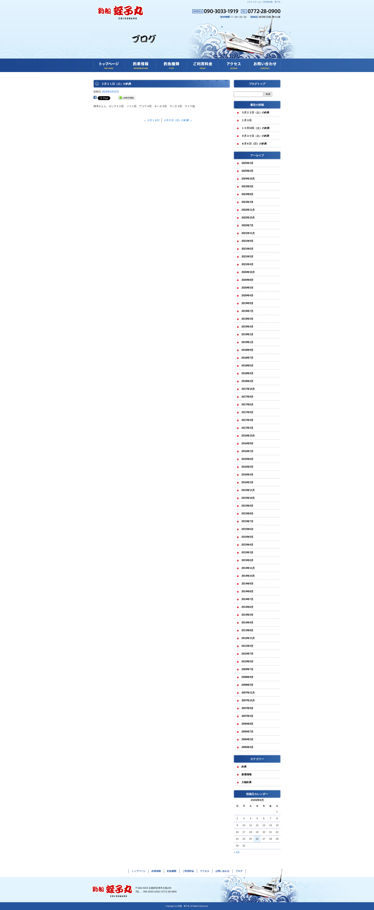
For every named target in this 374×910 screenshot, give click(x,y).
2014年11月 (248, 568)
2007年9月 (247, 708)
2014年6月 (247, 606)
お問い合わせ (264, 65)
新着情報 (247, 774)
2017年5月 (247, 412)
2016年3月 (247, 482)
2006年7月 (247, 731)
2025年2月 (247, 170)
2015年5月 (247, 536)
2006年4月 (247, 747)
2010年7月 (247, 653)
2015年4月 (247, 544)
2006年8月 (247, 723)
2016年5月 (247, 466)
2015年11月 (248, 490)
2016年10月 (248, 435)
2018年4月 (247, 373)
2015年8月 (247, 513)
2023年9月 (247, 186)
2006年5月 (247, 739)
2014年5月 (247, 614)
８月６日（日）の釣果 (254, 143)
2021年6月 (247, 248)
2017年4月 (247, 420)
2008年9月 (247, 677)
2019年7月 (247, 311)
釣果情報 (140, 65)
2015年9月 (247, 505)
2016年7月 (247, 451)
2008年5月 (247, 684)
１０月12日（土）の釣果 (256, 128)
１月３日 (247, 120)
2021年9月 (247, 240)
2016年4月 (247, 474)
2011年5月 (247, 645)
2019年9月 (247, 303)
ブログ (239, 871)
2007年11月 (248, 692)
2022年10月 (248, 217)
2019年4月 (247, 326)
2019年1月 (247, 342)
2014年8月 (247, 591)
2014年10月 (248, 575)
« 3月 (237, 852)
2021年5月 (247, 256)
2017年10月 (248, 388)
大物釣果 (247, 782)
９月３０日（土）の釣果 (255, 135)
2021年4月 (247, 264)
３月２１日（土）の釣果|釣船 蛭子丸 (263, 2)
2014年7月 (247, 599)
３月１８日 (152, 120)
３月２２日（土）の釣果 (255, 112)
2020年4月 (247, 295)
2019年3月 (247, 334)
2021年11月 (248, 233)
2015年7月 (247, 521)
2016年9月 (247, 443)
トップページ (109, 65)
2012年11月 (248, 638)
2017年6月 (247, 404)
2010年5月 (247, 661)
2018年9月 (247, 350)
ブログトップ (257, 83)
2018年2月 (247, 381)
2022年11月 (248, 209)
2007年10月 (248, 700)
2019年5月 (247, 318)
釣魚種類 (171, 65)
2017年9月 (247, 396)
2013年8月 (247, 630)
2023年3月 (247, 202)
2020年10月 (248, 272)
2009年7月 (247, 669)
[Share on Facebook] (95, 97)
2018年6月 (247, 365)
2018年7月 (247, 357)
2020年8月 (247, 279)
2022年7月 (247, 225)
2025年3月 (247, 163)
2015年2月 (247, 560)
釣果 (244, 766)
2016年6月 (247, 459)
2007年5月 (247, 716)
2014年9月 (247, 583)
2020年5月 (247, 287)
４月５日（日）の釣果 (178, 120)
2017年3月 (247, 427)
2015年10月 (248, 497)
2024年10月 (248, 178)
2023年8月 (247, 194)
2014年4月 (247, 622)
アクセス (233, 65)
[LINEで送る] (126, 97)
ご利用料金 (202, 65)
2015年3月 (247, 552)
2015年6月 (247, 529)
